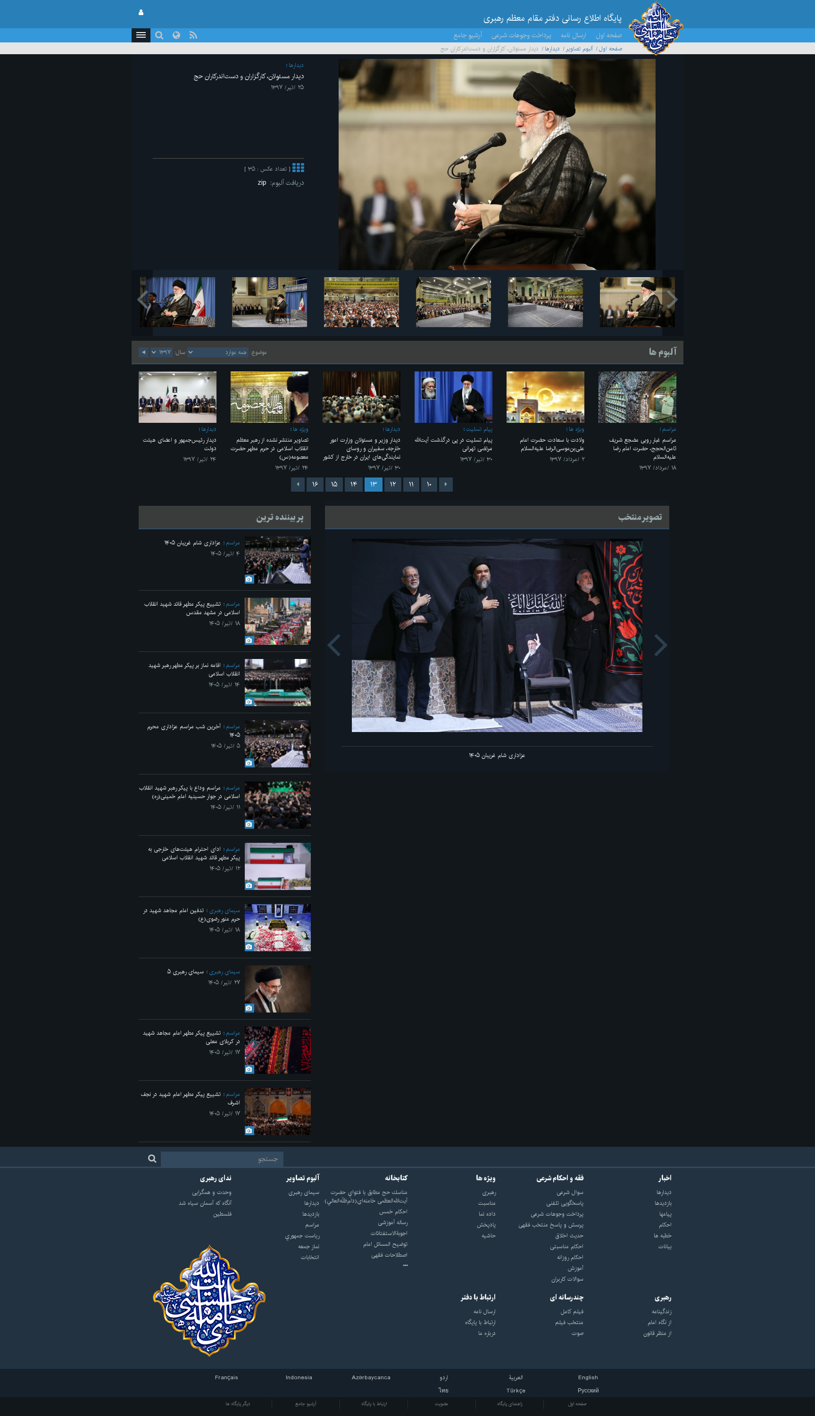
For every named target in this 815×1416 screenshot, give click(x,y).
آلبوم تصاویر (579, 48)
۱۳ (373, 484)
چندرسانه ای (566, 1298)
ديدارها (552, 48)
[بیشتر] (298, 169)
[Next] (298, 484)
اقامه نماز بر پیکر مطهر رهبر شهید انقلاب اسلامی (194, 669)
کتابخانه (396, 1178)
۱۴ (353, 484)
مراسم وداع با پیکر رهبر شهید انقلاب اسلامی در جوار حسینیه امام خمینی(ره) (189, 792)
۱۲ (393, 484)
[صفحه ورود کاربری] (141, 12)
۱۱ (411, 484)
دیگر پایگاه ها (237, 1404)
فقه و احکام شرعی (560, 1178)
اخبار (665, 1178)
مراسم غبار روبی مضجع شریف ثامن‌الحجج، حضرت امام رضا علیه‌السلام (642, 448)
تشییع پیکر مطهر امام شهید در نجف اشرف (190, 1098)
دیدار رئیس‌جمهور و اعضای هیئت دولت (179, 444)
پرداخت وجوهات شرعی (521, 35)
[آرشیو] (363, 1266)
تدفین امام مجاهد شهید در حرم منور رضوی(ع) (191, 914)
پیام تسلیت (479, 429)
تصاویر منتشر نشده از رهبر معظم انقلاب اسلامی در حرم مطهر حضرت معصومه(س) (269, 448)
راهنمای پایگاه (510, 1404)
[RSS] (193, 35)
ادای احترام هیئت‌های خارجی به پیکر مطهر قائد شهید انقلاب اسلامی (194, 853)
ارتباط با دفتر (478, 1298)
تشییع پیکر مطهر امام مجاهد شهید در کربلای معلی (191, 1037)
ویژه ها (576, 429)
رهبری (663, 1298)
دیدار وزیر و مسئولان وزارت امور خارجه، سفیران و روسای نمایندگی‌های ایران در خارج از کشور (361, 448)
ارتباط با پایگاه (374, 1404)
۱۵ (334, 484)
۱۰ (429, 484)
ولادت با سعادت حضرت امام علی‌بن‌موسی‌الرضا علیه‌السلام (552, 444)
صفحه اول (609, 35)
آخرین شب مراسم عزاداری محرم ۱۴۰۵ (193, 731)
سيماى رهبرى (224, 910)
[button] (141, 35)
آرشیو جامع (468, 35)
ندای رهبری (216, 1178)
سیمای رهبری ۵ (185, 971)
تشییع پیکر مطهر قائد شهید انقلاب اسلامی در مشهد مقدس (192, 608)
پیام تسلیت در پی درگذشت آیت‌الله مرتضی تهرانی (453, 444)
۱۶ (315, 484)
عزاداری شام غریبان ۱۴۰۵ (497, 755)
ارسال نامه (573, 35)
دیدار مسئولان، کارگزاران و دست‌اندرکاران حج (248, 76)
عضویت (442, 1404)
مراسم (669, 429)
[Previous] (446, 484)
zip (264, 183)
